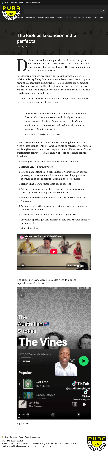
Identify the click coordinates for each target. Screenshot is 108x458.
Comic (68, 17)
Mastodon (22, 446)
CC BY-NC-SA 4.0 (68, 444)
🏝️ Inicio (5, 3)
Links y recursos (100, 17)
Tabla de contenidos (32, 3)
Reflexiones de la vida (46, 17)
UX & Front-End (17, 17)
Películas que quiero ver (82, 17)
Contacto (13, 3)
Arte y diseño (30, 17)
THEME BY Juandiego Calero (39, 446)
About (21, 3)
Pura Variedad (93, 437)
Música (26, 423)
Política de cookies (9, 446)
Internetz (60, 17)
